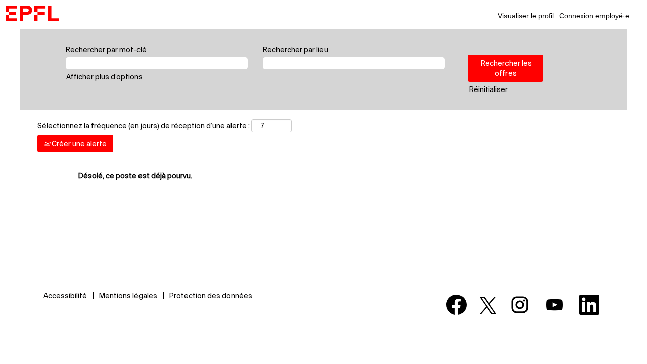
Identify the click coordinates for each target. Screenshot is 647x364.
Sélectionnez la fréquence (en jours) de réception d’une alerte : (143, 126)
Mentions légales (128, 296)
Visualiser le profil (526, 16)
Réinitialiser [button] (488, 89)
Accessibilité (65, 296)
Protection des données (210, 296)
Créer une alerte (78, 144)
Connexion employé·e (594, 16)
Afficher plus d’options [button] (104, 77)
